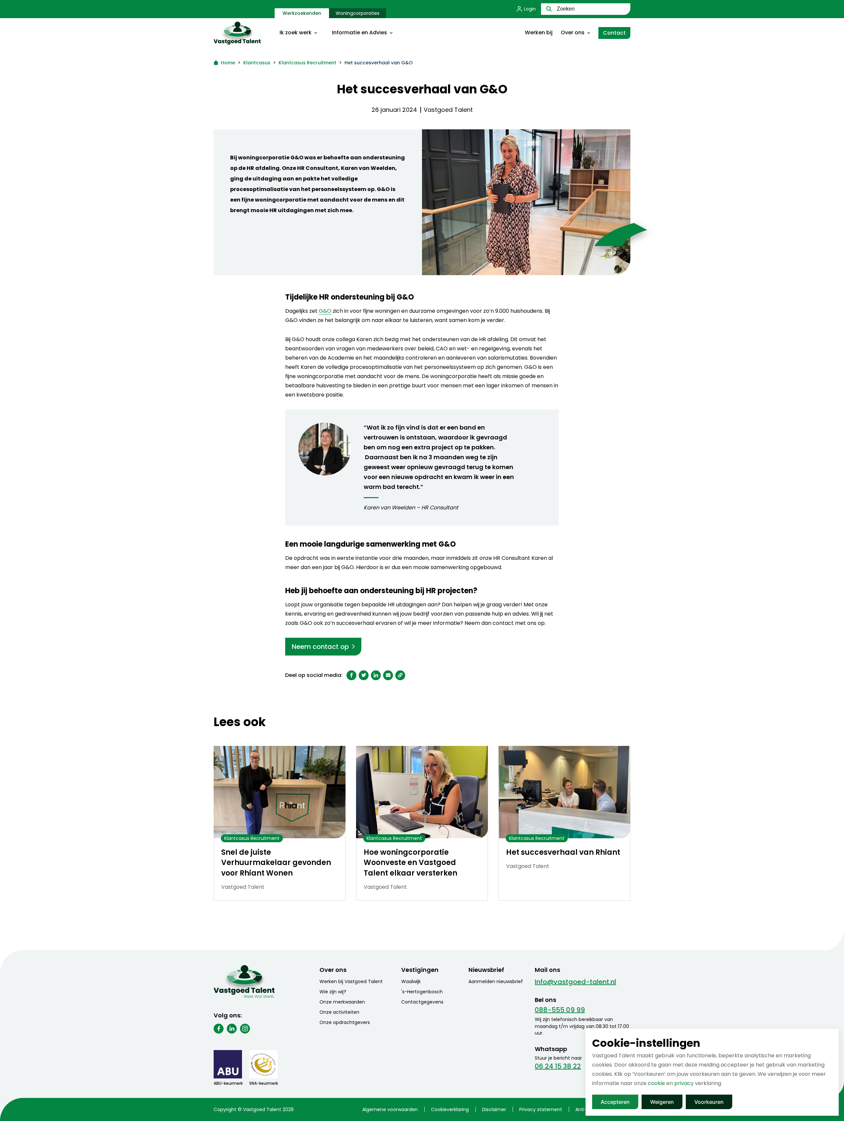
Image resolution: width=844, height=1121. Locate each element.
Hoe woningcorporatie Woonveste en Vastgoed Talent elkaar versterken (410, 863)
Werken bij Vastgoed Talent (351, 981)
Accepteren (615, 1102)
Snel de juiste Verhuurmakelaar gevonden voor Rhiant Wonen (276, 863)
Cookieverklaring (450, 1109)
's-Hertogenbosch (422, 991)
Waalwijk (411, 981)
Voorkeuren (709, 1102)
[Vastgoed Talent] (244, 33)
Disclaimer (494, 1109)
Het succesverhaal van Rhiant (563, 852)
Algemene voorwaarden (390, 1109)
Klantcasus (256, 62)
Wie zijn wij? (332, 991)
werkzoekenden (302, 13)
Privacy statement (540, 1109)
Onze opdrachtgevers (344, 1022)
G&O (325, 311)
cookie (656, 1083)
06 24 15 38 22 (558, 1066)
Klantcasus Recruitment (307, 62)
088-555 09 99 (560, 1009)
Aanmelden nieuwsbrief (495, 981)
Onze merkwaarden (342, 1002)
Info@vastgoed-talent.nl (575, 981)
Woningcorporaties (357, 13)
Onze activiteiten (339, 1012)
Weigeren (662, 1102)
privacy (684, 1083)
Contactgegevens (422, 1002)
